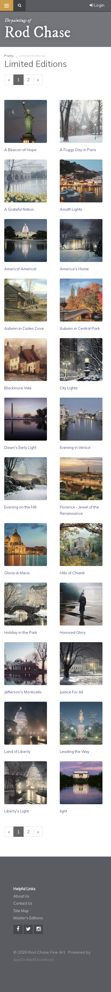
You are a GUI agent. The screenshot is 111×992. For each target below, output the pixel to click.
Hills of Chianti (72, 573)
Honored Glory (73, 632)
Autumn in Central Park (80, 328)
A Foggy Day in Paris (78, 149)
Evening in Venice (75, 447)
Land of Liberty (17, 751)
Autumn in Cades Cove (24, 328)
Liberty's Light (16, 811)
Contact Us (22, 903)
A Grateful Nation (19, 209)
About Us (21, 896)
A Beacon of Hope (20, 149)
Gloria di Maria (17, 573)
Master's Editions (28, 918)
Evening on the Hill (20, 507)
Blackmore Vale (18, 388)
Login (98, 5)
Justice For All (71, 692)
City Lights (69, 388)
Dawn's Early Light (20, 447)
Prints (9, 56)
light (63, 811)
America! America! (20, 269)
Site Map (21, 910)
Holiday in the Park (20, 632)
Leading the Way (74, 751)
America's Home (74, 269)
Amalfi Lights (71, 209)
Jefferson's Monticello (23, 692)
